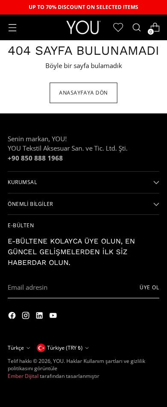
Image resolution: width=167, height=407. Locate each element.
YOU (58, 361)
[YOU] (83, 27)
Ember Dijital (23, 376)
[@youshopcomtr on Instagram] (13, 316)
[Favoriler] (118, 27)
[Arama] (136, 27)
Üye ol (149, 287)
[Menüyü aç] (12, 27)
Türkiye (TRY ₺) (65, 348)
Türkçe (16, 348)
